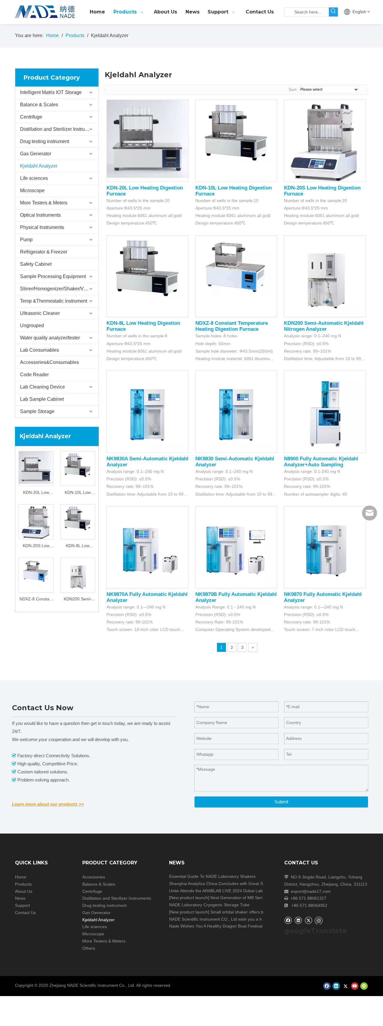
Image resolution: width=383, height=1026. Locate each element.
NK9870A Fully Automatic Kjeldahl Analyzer (147, 597)
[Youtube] (354, 986)
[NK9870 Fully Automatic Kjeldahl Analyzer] (325, 547)
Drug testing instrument (44, 141)
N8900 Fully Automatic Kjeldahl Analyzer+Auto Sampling (321, 462)
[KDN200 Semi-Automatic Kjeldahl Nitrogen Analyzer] (77, 574)
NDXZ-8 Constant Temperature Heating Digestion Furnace (36, 600)
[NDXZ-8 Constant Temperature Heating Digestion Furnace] (36, 570)
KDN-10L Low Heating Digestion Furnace (78, 493)
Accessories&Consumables (49, 362)
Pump (26, 239)
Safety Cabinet (35, 264)
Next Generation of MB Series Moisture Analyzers (257, 897)
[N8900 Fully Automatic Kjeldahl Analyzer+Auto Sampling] (325, 411)
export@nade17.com (311, 891)
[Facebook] (288, 920)
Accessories (93, 877)
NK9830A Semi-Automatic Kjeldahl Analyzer (148, 462)
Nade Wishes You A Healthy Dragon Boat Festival (215, 926)
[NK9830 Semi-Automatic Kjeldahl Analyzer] (236, 411)
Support (22, 905)
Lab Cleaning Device (42, 386)
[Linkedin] (298, 920)
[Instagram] (319, 920)
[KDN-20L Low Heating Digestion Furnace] (36, 467)
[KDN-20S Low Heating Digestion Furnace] (36, 521)
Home (20, 877)
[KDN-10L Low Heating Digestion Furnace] (77, 464)
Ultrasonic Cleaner (40, 313)
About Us (23, 891)
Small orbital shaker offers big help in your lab (253, 912)
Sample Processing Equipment (53, 276)
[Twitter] (308, 920)
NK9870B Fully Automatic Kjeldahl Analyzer (236, 597)
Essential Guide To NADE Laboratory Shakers (212, 876)
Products (23, 884)
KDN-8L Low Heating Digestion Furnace (78, 546)
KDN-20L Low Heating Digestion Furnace (36, 493)
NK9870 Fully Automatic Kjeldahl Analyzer (323, 597)
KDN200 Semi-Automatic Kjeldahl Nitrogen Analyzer (77, 600)
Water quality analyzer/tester (50, 337)
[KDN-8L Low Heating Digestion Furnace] (77, 517)
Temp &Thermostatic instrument (53, 300)
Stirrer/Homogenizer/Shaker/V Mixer (58, 288)
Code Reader (34, 374)
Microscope (32, 190)
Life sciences (34, 178)
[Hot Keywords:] (333, 11)
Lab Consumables (39, 350)
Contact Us (25, 912)
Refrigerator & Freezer (43, 251)
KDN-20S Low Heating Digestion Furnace (36, 546)
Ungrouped (32, 325)
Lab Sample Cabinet (42, 399)
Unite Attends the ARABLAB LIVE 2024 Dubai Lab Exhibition (225, 890)
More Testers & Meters (43, 202)
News (20, 898)
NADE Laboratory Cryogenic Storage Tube (209, 904)
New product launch (189, 897)
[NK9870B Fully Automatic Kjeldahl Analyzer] (236, 547)
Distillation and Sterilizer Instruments (59, 129)
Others (88, 948)
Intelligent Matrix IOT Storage (51, 92)
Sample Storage (37, 411)
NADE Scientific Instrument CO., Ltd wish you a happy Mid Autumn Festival (240, 919)
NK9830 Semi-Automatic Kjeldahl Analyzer (234, 462)
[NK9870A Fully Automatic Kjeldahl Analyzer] (148, 547)
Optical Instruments (40, 215)
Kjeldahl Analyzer (38, 166)
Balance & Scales (39, 104)
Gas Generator (35, 153)
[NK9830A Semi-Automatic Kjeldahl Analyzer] (148, 411)
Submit (281, 801)
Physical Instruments (42, 227)
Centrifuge (31, 116)
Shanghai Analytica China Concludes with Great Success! (223, 883)
